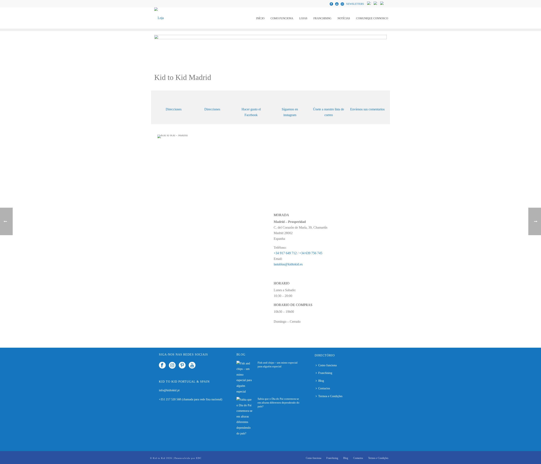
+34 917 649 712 (285, 253)
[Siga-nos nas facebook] (162, 365)
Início (260, 18)
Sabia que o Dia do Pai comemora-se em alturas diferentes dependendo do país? (278, 402)
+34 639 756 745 (310, 253)
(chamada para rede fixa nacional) (202, 399)
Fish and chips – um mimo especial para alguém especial (278, 364)
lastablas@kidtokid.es (288, 264)
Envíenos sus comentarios (367, 109)
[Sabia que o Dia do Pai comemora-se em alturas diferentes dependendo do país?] (244, 416)
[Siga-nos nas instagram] (172, 365)
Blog (321, 380)
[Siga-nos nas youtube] (192, 365)
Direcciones (174, 109)
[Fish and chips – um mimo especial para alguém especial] (244, 377)
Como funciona (281, 18)
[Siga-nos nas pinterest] (182, 365)
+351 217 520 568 (170, 399)
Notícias (343, 18)
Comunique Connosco (372, 18)
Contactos (324, 388)
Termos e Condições (330, 396)
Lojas (303, 18)
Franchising (322, 18)
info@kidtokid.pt (169, 390)
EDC (198, 458)
